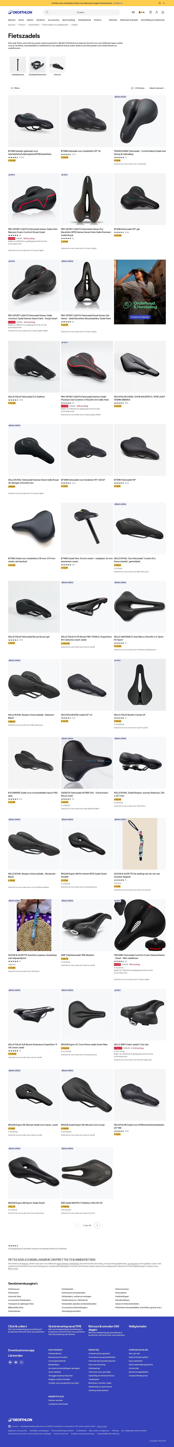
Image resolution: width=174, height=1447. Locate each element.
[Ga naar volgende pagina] (97, 1225)
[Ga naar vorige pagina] (77, 1225)
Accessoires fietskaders (19, 1300)
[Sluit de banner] (164, 3)
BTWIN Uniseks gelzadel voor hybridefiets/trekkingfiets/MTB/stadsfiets (29, 152)
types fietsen (63, 1264)
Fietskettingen (122, 1296)
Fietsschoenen (122, 1289)
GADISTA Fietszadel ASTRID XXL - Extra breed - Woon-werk (85, 794)
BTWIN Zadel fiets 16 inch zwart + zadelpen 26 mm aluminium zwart (87, 560)
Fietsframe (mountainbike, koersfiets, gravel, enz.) (138, 1307)
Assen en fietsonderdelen (127, 1304)
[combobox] (158, 88)
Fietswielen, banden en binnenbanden (79, 1304)
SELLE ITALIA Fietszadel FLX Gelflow (26, 396)
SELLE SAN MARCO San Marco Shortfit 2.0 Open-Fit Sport (139, 638)
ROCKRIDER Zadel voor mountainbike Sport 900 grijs (33, 794)
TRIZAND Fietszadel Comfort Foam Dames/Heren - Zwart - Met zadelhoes (139, 956)
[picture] (34, 121)
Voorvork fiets (14, 1296)
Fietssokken (120, 1293)
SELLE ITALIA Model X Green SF (129, 715)
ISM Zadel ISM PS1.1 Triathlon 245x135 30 (81, 1203)
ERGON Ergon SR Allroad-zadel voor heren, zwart (33, 1125)
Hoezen (57, 74)
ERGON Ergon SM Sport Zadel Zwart (26, 1203)
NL (144, 12)
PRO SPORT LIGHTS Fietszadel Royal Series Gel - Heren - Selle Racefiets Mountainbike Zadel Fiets (86, 317)
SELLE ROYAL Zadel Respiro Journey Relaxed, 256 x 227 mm (139, 794)
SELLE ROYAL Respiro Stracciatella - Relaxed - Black (31, 716)
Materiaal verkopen (129, 20)
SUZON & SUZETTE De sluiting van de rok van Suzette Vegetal (137, 875)
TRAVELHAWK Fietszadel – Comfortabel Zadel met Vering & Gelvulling (140, 152)
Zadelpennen (18, 74)
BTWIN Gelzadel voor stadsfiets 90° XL (81, 151)
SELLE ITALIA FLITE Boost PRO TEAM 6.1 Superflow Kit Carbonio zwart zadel (86, 638)
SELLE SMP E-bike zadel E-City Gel (131, 1044)
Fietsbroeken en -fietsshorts (75, 1300)
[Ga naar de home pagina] (20, 12)
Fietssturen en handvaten (73, 1293)
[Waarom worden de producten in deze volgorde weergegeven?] (132, 88)
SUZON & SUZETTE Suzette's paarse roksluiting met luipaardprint (32, 956)
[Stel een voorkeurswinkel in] (133, 12)
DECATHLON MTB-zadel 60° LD (76, 715)
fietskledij (74, 1264)
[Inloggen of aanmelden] (157, 12)
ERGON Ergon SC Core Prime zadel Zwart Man (84, 1044)
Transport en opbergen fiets (21, 1304)
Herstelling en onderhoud (152, 20)
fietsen (25, 1264)
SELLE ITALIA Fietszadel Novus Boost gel (28, 636)
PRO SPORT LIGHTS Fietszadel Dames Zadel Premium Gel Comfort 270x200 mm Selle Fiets (85, 398)
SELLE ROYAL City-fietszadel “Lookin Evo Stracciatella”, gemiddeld (135, 560)
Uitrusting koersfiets (71, 1311)
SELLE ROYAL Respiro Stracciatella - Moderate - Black (32, 875)
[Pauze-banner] (160, 3)
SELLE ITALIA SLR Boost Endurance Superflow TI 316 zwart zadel (32, 1046)
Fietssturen (13, 1293)
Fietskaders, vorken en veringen (76, 1296)
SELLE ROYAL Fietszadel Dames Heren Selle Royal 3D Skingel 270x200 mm (33, 481)
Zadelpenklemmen (37, 74)
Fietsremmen (14, 1311)
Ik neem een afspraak (140, 317)
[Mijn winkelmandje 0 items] (163, 12)
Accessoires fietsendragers (75, 1307)
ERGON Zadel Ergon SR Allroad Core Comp (83, 1125)
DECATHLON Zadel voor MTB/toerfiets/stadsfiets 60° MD (139, 1126)
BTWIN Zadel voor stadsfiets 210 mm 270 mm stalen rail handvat (31, 560)
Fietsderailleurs (122, 1300)
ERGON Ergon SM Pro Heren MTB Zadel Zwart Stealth (84, 875)
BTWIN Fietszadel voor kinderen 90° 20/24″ (83, 480)
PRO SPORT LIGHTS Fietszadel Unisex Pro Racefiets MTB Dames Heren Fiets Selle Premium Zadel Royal (86, 232)
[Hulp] (151, 12)
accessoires (133, 1264)
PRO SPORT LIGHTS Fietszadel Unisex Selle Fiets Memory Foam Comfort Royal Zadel (32, 230)
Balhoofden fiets (15, 1307)
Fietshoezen (13, 1289)
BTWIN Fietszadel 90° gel (127, 229)
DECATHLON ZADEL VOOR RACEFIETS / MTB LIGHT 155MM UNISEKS (139, 398)
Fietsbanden (67, 1289)
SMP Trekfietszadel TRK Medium (77, 955)
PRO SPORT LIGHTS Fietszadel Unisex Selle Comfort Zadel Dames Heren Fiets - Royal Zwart (32, 317)
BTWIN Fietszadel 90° (125, 480)
